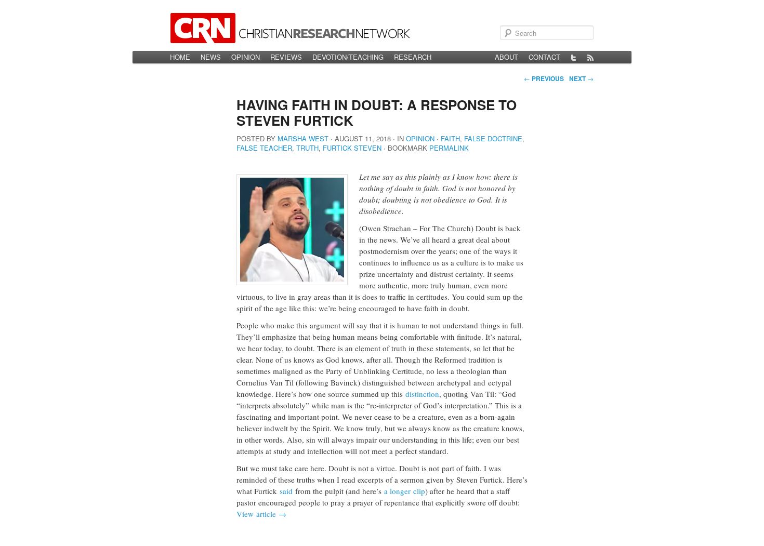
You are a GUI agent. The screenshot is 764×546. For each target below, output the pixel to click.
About (506, 57)
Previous (544, 78)
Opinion (245, 57)
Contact (544, 57)
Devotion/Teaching (348, 57)
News (211, 57)
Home (180, 57)
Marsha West (303, 138)
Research (412, 57)
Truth (307, 148)
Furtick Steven (352, 148)
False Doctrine (493, 138)
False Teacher (264, 148)
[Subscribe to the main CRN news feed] (590, 57)
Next (581, 78)
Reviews (286, 57)
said (286, 491)
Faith (450, 138)
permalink (449, 148)
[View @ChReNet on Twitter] (573, 57)
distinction (422, 394)
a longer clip (404, 491)
